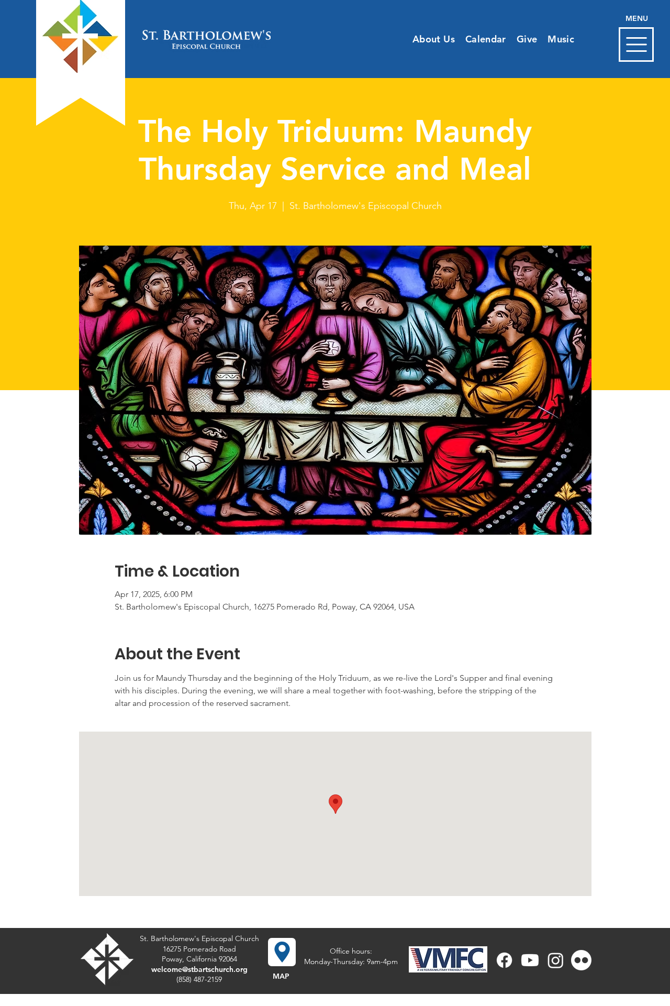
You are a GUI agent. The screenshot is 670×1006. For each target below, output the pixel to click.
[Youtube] (530, 960)
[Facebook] (504, 960)
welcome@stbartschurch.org (199, 969)
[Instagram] (555, 960)
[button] (636, 44)
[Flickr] (581, 960)
